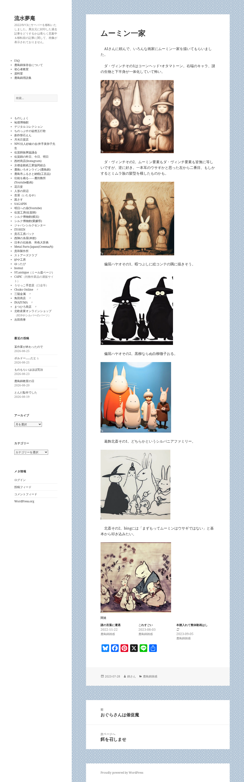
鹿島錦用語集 (22, 78)
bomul (18, 268)
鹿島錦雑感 (150, 676)
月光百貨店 (21, 139)
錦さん (131, 676)
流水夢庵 (24, 17)
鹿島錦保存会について (28, 65)
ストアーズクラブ (25, 255)
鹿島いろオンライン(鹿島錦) (32, 169)
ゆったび (20, 264)
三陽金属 (20, 294)
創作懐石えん (22, 135)
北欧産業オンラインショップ (32, 311)
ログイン (20, 480)
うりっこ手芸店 (24, 285)
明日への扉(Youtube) (28, 208)
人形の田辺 (21, 191)
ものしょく (21, 118)
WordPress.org (24, 501)
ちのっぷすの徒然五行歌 (30, 131)
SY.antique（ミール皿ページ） (34, 272)
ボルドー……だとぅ (26, 358)
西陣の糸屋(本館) (25, 238)
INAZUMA (21, 302)
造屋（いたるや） (25, 195)
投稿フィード (22, 487)
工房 (23, 259)
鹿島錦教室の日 (24, 381)
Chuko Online (23, 290)
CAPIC (18, 277)
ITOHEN (19, 229)
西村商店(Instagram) (27, 161)
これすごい (145, 625)
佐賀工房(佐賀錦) (25, 212)
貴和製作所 (21, 251)
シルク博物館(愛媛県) (28, 221)
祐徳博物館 (21, 122)
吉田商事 (20, 320)
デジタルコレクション (28, 127)
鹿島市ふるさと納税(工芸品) (32, 174)
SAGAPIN (20, 204)
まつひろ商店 (22, 307)
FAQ (17, 61)
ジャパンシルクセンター (30, 225)
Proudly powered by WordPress (122, 773)
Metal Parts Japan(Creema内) (33, 247)
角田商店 (20, 298)
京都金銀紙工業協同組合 (30, 165)
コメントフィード (25, 494)
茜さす (18, 199)
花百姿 (18, 187)
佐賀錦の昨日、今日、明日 (31, 157)
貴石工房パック (24, 234)
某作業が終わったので (28, 347)
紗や (17, 259)
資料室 (18, 73)
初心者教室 (21, 69)
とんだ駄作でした (25, 392)
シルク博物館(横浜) (26, 217)
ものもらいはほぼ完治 (28, 370)
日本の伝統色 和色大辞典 (31, 242)
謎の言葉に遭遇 (111, 625)
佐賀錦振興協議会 (25, 152)
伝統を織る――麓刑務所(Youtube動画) (30, 180)
